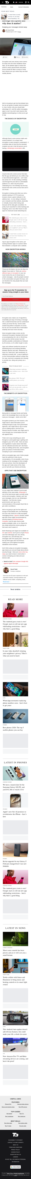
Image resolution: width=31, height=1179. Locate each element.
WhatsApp (22, 492)
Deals (11, 7)
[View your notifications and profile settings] (13, 2)
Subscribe (21, 2)
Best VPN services (23, 1107)
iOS (3, 533)
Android (9, 533)
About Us (15, 1144)
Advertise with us (15, 1154)
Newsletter (26, 57)
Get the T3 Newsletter (23, 7)
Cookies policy (15, 1152)
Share (6, 57)
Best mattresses (21, 1116)
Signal (16, 515)
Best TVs (22, 1113)
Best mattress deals (22, 1123)
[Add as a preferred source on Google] (15, 1167)
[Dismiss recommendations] (29, 11)
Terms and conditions (15, 1147)
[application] (15, 160)
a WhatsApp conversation (14, 148)
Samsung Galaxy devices (23, 1104)
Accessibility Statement (15, 1140)
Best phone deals (8, 1123)
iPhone (26, 533)
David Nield (11, 30)
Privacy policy (15, 1149)
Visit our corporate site (19, 1173)
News (19, 31)
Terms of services (19, 303)
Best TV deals (8, 1125)
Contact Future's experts (15, 1142)
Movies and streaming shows (8, 1107)
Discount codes (22, 1125)
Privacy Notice (21, 305)
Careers (15, 1157)
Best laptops (9, 1113)
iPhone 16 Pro (8, 1104)
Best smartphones (9, 1116)
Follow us (18, 57)
